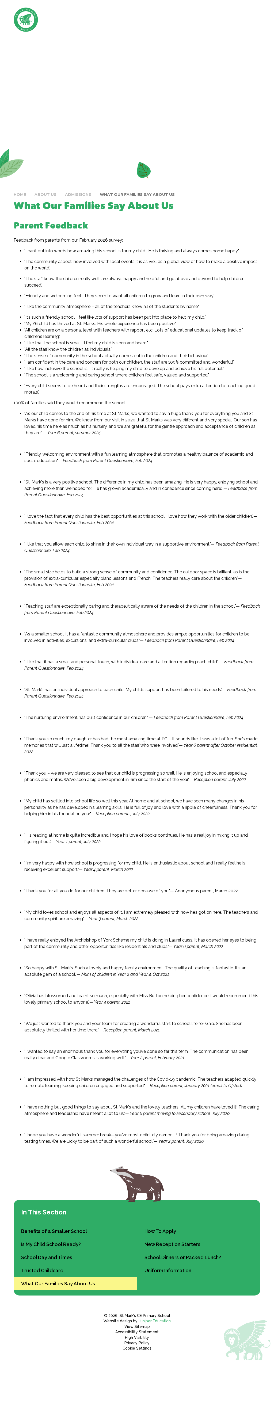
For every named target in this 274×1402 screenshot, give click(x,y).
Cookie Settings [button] (137, 1348)
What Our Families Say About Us (137, 194)
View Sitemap (137, 1326)
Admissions (78, 194)
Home (20, 194)
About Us (45, 194)
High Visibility (137, 1337)
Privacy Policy (137, 1343)
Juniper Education (155, 1321)
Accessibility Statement (137, 1332)
